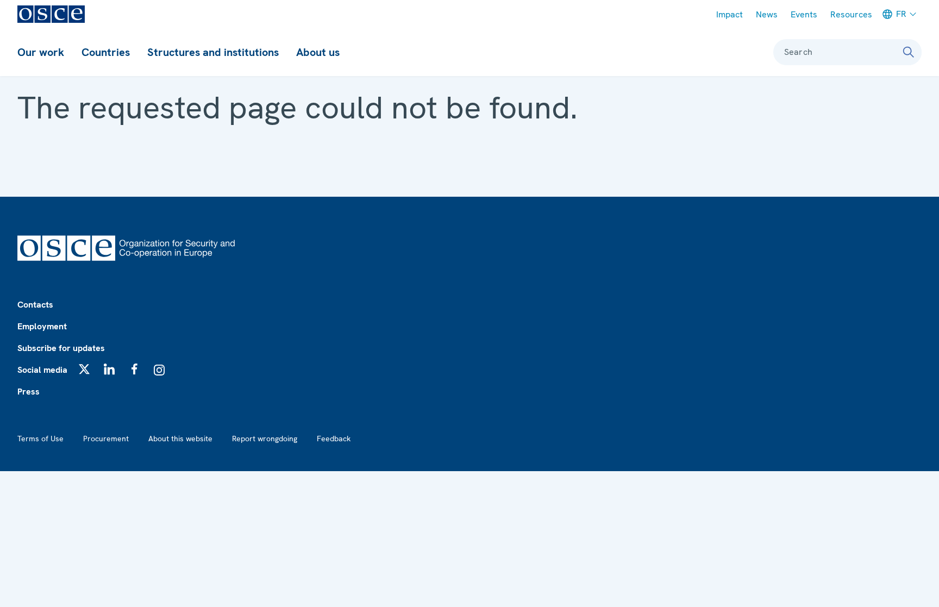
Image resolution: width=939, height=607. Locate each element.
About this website (180, 438)
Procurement (106, 438)
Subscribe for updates (61, 348)
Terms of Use (40, 438)
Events (804, 14)
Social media (42, 370)
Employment (42, 326)
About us (318, 52)
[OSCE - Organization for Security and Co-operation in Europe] (51, 14)
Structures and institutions (213, 52)
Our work (40, 52)
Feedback (333, 438)
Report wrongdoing (264, 438)
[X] (84, 369)
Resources (851, 14)
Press (28, 391)
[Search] (909, 52)
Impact (729, 14)
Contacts (35, 304)
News (767, 14)
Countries (106, 52)
